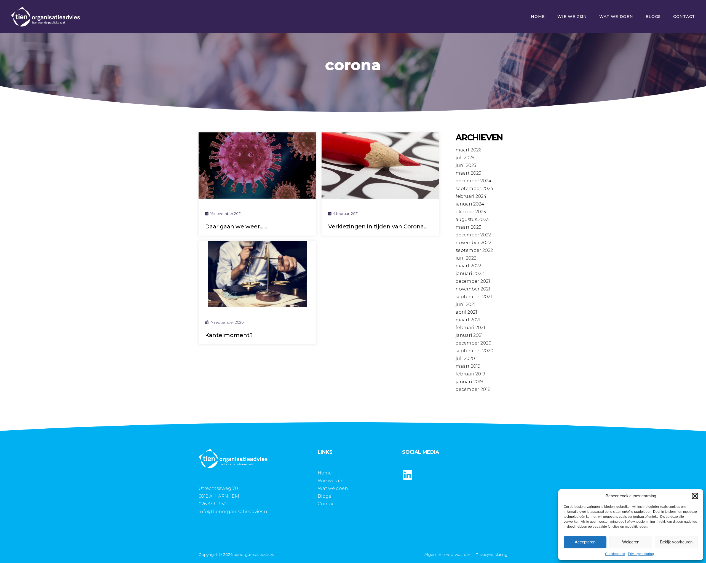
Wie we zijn (572, 16)
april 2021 (466, 312)
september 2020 (474, 350)
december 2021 (473, 281)
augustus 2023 (472, 219)
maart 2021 (468, 319)
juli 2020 (465, 358)
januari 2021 (469, 335)
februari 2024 (471, 196)
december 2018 (473, 389)
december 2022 (473, 235)
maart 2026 (468, 150)
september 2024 (474, 188)
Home (538, 16)
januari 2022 (470, 273)
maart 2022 (468, 265)
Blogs (653, 16)
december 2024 (473, 180)
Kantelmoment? (229, 335)
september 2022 (474, 250)
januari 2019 (469, 381)
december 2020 (473, 343)
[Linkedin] (407, 474)
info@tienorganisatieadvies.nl (234, 511)
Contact (684, 16)
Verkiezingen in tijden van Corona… (377, 226)
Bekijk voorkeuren (676, 542)
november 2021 (473, 289)
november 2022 (473, 242)
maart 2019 (468, 366)
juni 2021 (465, 304)
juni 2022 (466, 258)
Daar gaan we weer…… (236, 226)
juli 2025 (465, 157)
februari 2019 (470, 374)
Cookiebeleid (615, 554)
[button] (695, 496)
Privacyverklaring (641, 554)
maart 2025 (468, 173)
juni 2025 (466, 165)
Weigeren (630, 542)
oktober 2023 (471, 211)
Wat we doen (616, 16)
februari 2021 (470, 327)
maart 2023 (468, 227)
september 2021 (474, 296)
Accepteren (585, 542)
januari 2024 (470, 204)
